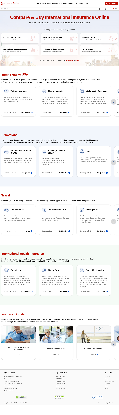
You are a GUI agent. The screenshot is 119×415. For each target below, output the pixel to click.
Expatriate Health (60, 383)
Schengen (55, 3)
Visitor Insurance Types (10, 388)
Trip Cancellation (9, 386)
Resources (110, 373)
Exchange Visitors (61, 381)
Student (63, 3)
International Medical (43, 3)
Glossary (107, 383)
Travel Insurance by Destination (13, 383)
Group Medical (60, 386)
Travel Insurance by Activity (11, 381)
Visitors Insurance (9, 390)
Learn (81, 3)
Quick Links (9, 373)
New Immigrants (60, 388)
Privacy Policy (104, 403)
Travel (70, 3)
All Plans (107, 376)
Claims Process (109, 381)
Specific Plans (62, 373)
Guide (106, 386)
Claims (87, 3)
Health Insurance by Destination (13, 376)
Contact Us (96, 403)
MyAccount (108, 388)
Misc (75, 3)
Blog (106, 379)
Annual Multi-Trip (60, 376)
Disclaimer (112, 403)
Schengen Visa (8, 379)
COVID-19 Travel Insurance (63, 379)
